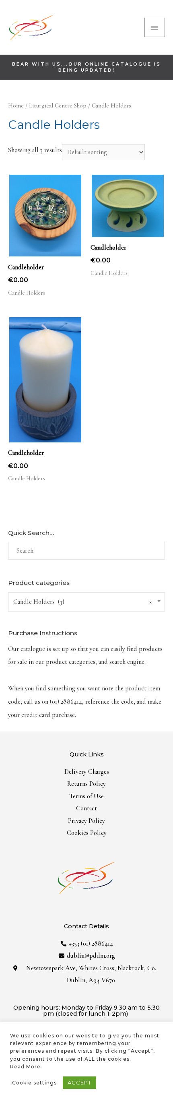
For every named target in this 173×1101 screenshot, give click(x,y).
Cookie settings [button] (34, 1083)
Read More (25, 1067)
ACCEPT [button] (79, 1082)
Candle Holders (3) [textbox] (82, 602)
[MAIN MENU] (154, 27)
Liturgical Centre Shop (57, 105)
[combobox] (86, 602)
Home (16, 105)
